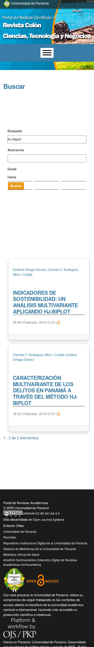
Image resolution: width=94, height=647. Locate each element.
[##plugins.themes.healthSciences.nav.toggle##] (81, 14)
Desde (12, 169)
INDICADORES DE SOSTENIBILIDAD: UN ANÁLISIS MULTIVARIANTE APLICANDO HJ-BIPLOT (45, 302)
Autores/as (16, 150)
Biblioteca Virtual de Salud (21, 554)
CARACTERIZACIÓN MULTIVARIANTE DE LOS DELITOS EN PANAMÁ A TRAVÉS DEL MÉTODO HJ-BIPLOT (45, 390)
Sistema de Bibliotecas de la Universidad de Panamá (39, 549)
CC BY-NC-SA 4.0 (47, 513)
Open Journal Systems (48, 519)
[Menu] (47, 53)
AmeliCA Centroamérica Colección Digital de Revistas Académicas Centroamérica (40, 562)
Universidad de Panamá (19, 531)
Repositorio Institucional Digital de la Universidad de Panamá (45, 543)
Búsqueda (15, 131)
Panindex (9, 537)
